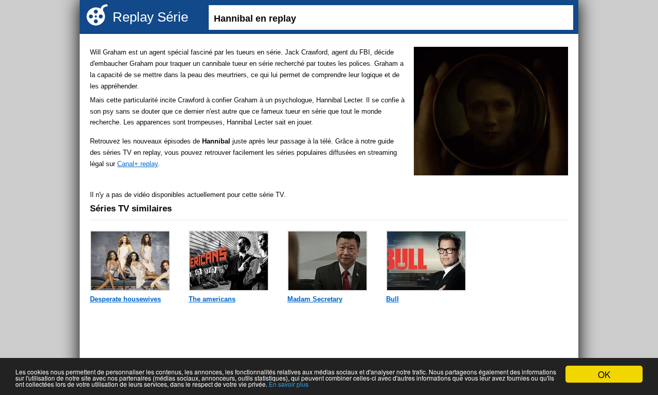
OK (604, 374)
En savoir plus (288, 384)
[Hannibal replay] (491, 113)
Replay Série (150, 17)
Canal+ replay (137, 164)
